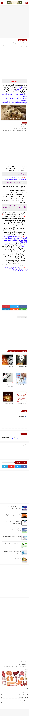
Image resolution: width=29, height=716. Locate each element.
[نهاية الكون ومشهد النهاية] (7, 396)
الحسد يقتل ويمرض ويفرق (20, 128)
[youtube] (11, 466)
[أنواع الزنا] (7, 359)
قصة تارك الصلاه (23, 366)
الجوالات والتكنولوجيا (22, 697)
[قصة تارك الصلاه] (21, 359)
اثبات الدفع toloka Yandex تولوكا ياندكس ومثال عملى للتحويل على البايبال (14, 130)
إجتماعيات (24, 692)
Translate (15, 439)
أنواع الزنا (11, 366)
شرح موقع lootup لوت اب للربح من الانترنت (12, 543)
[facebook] (24, 466)
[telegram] (5, 466)
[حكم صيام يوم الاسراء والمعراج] (21, 396)
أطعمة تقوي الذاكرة (17, 558)
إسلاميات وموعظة (22, 40)
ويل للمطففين (22, 126)
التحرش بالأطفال (22, 124)
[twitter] (18, 466)
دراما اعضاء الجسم (23, 664)
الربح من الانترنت (22, 700)
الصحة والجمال (23, 702)
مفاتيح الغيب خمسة (22, 384)
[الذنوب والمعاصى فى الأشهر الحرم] (7, 378)
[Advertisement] (14, 22)
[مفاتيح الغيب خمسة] (21, 378)
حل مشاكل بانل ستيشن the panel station (12, 536)
